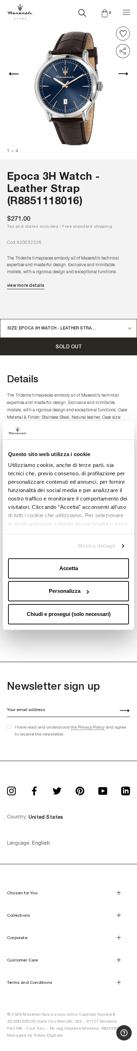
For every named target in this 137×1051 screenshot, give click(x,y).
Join (121, 711)
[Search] (82, 11)
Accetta (68, 568)
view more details (25, 285)
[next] (119, 73)
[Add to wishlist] (123, 34)
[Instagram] (11, 789)
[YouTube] (102, 789)
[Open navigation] (126, 11)
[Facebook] (34, 789)
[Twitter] (57, 789)
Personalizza (64, 591)
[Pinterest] (80, 789)
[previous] (17, 73)
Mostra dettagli (97, 546)
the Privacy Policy (88, 727)
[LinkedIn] (125, 789)
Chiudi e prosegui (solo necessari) (69, 614)
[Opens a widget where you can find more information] (105, 1039)
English (41, 842)
